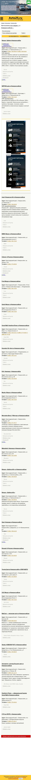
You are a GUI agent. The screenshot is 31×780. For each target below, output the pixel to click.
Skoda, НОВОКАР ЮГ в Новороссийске (14, 644)
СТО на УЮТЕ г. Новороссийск (11, 714)
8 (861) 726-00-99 (12, 204)
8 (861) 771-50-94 (12, 264)
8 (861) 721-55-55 (12, 555)
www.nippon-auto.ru (9, 98)
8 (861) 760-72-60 (12, 241)
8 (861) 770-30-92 (12, 702)
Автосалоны (7, 23)
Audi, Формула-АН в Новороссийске (13, 197)
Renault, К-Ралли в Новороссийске (13, 548)
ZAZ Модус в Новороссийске (11, 592)
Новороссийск (14, 23)
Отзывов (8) (5, 440)
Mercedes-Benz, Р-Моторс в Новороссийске (15, 415)
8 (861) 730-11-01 (12, 355)
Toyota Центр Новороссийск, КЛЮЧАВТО (15, 569)
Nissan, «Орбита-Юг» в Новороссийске (14, 469)
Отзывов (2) (5, 272)
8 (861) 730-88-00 (12, 651)
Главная (2, 23)
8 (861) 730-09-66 (21, 51)
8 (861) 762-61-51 (12, 332)
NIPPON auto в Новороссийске (11, 86)
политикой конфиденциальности (17, 778)
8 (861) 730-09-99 (12, 51)
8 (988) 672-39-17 (12, 721)
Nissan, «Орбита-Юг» (8, 492)
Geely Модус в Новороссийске (11, 304)
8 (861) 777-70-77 (12, 422)
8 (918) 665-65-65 (12, 620)
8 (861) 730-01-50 (12, 531)
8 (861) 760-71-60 (12, 97)
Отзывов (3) (5, 77)
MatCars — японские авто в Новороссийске (15, 613)
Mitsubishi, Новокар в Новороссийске (14, 448)
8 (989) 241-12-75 (12, 672)
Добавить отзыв (6, 75)
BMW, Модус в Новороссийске (11, 234)
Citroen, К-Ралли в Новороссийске (12, 257)
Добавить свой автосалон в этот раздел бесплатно (14, 736)
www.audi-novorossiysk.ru (10, 206)
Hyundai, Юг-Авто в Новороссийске (13, 348)
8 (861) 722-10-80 (12, 455)
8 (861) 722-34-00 (12, 378)
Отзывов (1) (5, 540)
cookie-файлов (17, 777)
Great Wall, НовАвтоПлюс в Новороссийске (15, 325)
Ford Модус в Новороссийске (11, 281)
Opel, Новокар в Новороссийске (12, 522)
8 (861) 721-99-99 (12, 576)
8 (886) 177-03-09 (21, 332)
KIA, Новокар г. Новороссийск (11, 371)
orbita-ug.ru (7, 53)
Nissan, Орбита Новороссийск (11, 40)
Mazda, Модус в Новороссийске (12, 392)
